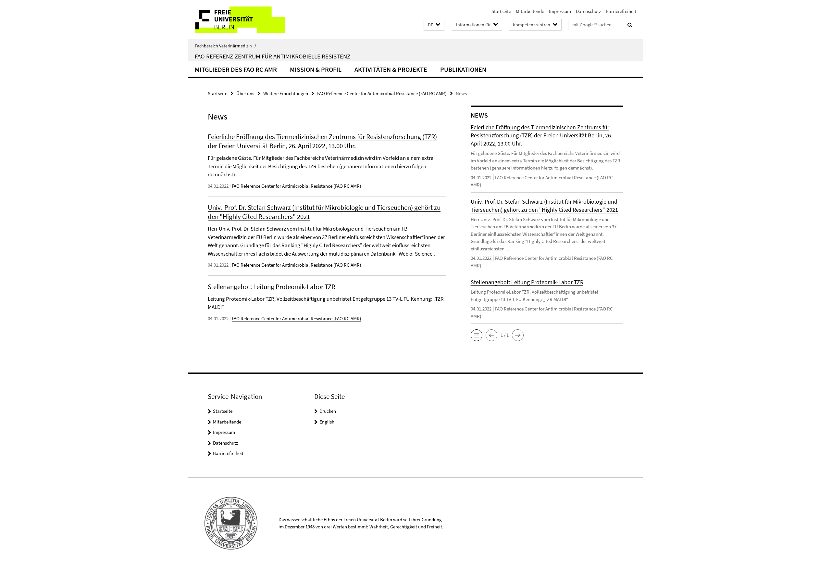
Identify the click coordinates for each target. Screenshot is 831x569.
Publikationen (463, 69)
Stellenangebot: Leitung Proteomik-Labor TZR (271, 286)
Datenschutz (588, 11)
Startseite (501, 11)
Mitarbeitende (530, 11)
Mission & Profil (315, 69)
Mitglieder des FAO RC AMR (236, 69)
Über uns (245, 93)
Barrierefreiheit (621, 11)
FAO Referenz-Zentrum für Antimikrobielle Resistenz (272, 56)
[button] (434, 25)
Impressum (560, 11)
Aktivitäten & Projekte (390, 69)
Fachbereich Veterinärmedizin (225, 46)
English (326, 422)
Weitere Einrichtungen (285, 93)
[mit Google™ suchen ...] (630, 24)
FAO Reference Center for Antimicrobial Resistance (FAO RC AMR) (382, 93)
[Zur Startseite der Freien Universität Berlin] (242, 19)
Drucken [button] (327, 411)
